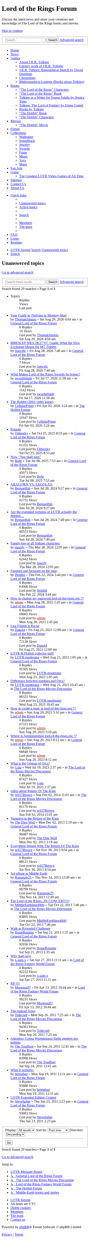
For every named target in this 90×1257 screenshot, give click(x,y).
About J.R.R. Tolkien (34, 62)
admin (19, 602)
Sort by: (42, 1130)
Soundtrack (27, 141)
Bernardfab (22, 488)
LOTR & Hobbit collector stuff (32, 653)
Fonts (23, 152)
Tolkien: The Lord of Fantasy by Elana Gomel (51, 105)
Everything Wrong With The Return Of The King (44, 846)
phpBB (24, 1227)
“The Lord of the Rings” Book (40, 93)
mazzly (20, 547)
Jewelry (24, 145)
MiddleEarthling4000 (29, 905)
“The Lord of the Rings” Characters (44, 89)
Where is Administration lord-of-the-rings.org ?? (43, 736)
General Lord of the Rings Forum (33, 323)
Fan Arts (16, 168)
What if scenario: (22, 1070)
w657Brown (23, 795)
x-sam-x (20, 960)
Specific (20, 351)
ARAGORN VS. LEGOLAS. (31, 484)
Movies (15, 121)
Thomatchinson (25, 319)
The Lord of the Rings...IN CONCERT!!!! (39, 901)
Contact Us (18, 184)
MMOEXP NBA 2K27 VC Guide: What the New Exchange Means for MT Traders (45, 345)
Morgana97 (23, 987)
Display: (11, 1130)
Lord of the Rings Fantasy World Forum (47, 962)
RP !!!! (15, 983)
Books (14, 86)
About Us (17, 188)
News (14, 54)
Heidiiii (20, 575)
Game (14, 172)
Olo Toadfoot (24, 1046)
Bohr (18, 461)
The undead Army (23, 1011)
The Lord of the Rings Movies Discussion (43, 689)
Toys (22, 160)
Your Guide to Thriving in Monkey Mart (38, 315)
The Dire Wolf (25, 822)
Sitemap (16, 180)
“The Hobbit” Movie (33, 125)
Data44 (20, 630)
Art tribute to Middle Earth (28, 873)
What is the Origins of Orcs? (30, 763)
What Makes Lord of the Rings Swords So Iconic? (45, 374)
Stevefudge (22, 1101)
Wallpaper (26, 137)
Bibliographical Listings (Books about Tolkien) (51, 82)
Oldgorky (21, 433)
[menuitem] (32, 203)
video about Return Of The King (33, 791)
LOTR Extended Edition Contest (33, 1097)
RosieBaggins (24, 932)
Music (23, 156)
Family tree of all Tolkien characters (35, 543)
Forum (15, 129)
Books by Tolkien (31, 109)
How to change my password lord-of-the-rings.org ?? (47, 598)
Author (15, 58)
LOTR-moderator (27, 657)
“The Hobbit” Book (33, 113)
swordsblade (23, 378)
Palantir (15, 429)
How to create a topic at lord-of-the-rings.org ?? (43, 708)
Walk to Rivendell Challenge (30, 928)
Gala (18, 767)
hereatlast (21, 1074)
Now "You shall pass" (25, 457)
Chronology (27, 78)
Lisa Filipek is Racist (24, 626)
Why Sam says (20, 956)
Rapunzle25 (23, 877)
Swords (24, 148)
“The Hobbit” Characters (36, 117)
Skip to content (12, 31)
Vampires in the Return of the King (34, 818)
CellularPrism (24, 406)
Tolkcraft (21, 1015)
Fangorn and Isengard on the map (33, 571)
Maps (23, 164)
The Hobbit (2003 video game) (31, 402)
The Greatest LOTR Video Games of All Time (51, 176)
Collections (18, 133)
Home (14, 50)
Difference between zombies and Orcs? (37, 681)
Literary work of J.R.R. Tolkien (41, 66)
